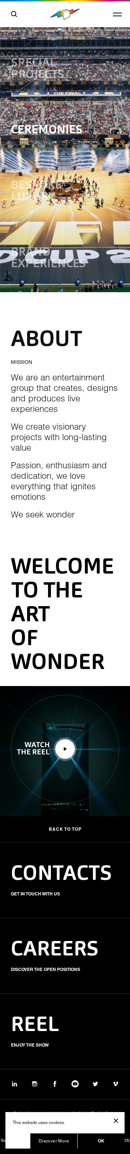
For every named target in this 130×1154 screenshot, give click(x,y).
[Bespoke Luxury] (65, 191)
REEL (35, 1025)
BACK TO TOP (65, 829)
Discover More (54, 1141)
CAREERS (55, 950)
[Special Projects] (65, 51)
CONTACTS (61, 874)
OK (101, 1141)
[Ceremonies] (65, 130)
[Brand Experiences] (65, 258)
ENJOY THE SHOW (30, 1045)
